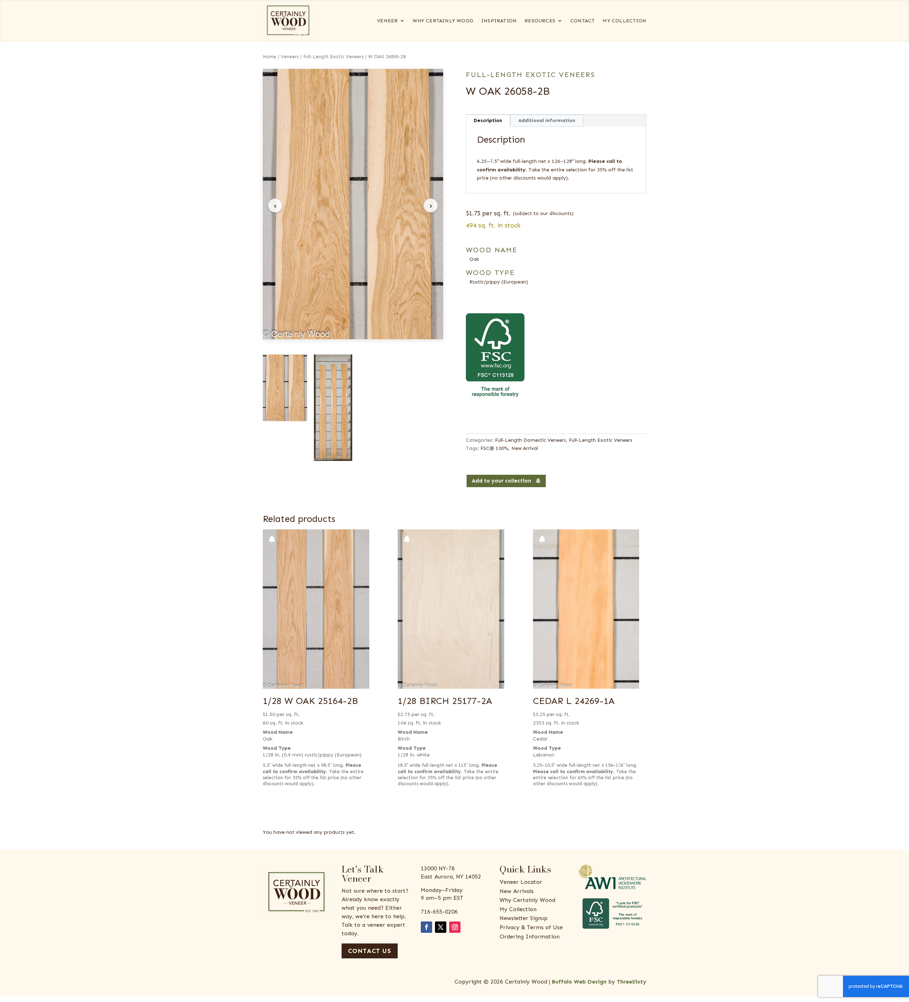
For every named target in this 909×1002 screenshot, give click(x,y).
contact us (369, 951)
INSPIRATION (499, 21)
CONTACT (582, 21)
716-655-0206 (439, 911)
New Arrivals (517, 891)
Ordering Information (530, 936)
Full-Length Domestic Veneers (530, 440)
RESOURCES (539, 21)
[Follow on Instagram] (455, 927)
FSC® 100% (494, 448)
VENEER (387, 21)
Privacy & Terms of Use (531, 927)
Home (269, 56)
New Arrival (524, 448)
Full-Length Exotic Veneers (333, 56)
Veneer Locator (521, 882)
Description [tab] (488, 120)
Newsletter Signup (524, 918)
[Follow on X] (440, 927)
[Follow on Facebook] (426, 927)
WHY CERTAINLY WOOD (443, 21)
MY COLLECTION (624, 21)
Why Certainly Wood (527, 900)
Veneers (290, 56)
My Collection (518, 909)
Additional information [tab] (546, 120)
